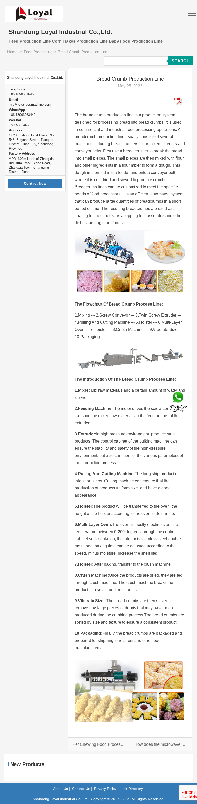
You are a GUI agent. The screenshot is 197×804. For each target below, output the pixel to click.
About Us (60, 789)
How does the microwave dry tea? (161, 744)
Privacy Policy (105, 789)
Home (12, 52)
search (181, 61)
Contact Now (35, 183)
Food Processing (38, 52)
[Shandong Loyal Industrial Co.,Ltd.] (35, 11)
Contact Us (81, 789)
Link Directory (132, 789)
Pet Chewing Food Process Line (99, 744)
